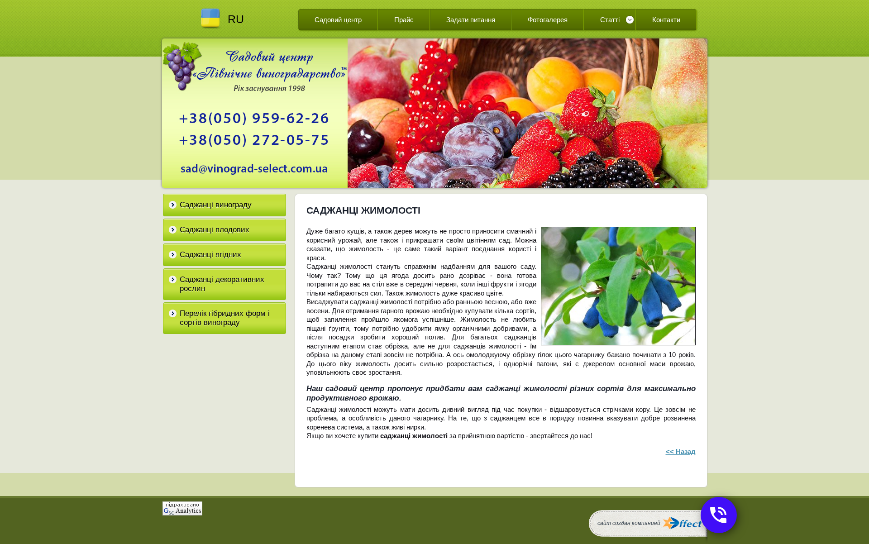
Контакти (666, 20)
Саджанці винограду (216, 204)
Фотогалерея (548, 20)
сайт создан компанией (628, 523)
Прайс (404, 20)
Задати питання (470, 20)
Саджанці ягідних (210, 254)
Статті (610, 20)
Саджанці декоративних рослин (222, 284)
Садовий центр (338, 20)
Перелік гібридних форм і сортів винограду (225, 318)
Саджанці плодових (214, 229)
